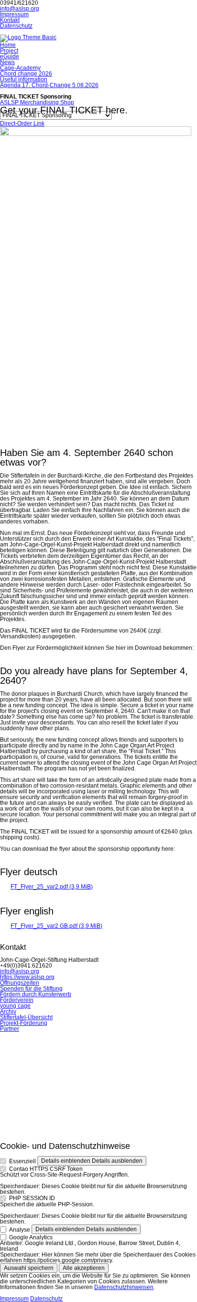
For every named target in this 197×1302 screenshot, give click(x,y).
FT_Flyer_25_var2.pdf (52, 886)
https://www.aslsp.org (27, 977)
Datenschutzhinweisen (123, 1287)
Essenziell (22, 1161)
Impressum (14, 1298)
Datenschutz (46, 1298)
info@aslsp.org (19, 8)
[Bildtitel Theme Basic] (28, 37)
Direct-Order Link (22, 123)
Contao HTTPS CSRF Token (46, 1169)
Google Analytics (31, 1237)
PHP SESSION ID (32, 1198)
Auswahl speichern (29, 1268)
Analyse (19, 1229)
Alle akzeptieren (84, 1268)
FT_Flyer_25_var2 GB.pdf (56, 926)
